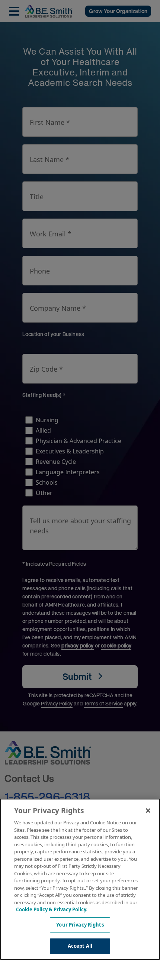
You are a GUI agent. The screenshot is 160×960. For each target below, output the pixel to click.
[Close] (148, 810)
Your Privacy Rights (79, 924)
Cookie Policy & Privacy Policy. (51, 909)
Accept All (80, 946)
